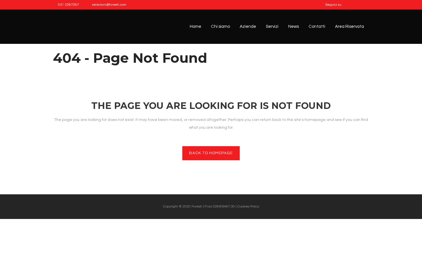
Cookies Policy (248, 206)
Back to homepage (211, 153)
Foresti (197, 206)
